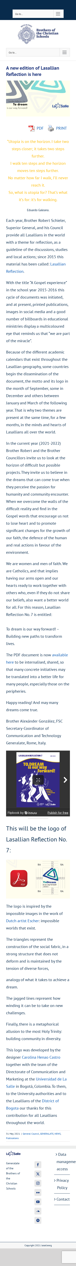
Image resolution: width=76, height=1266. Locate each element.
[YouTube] (37, 1201)
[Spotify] (37, 1220)
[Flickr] (37, 1192)
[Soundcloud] (37, 1211)
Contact (62, 1199)
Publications (12, 1138)
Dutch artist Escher (22, 920)
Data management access (62, 1162)
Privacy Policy (62, 1184)
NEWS (58, 1133)
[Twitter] (37, 1174)
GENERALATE (47, 1133)
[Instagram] (37, 1183)
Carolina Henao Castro (41, 1057)
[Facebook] (37, 1164)
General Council (31, 1133)
